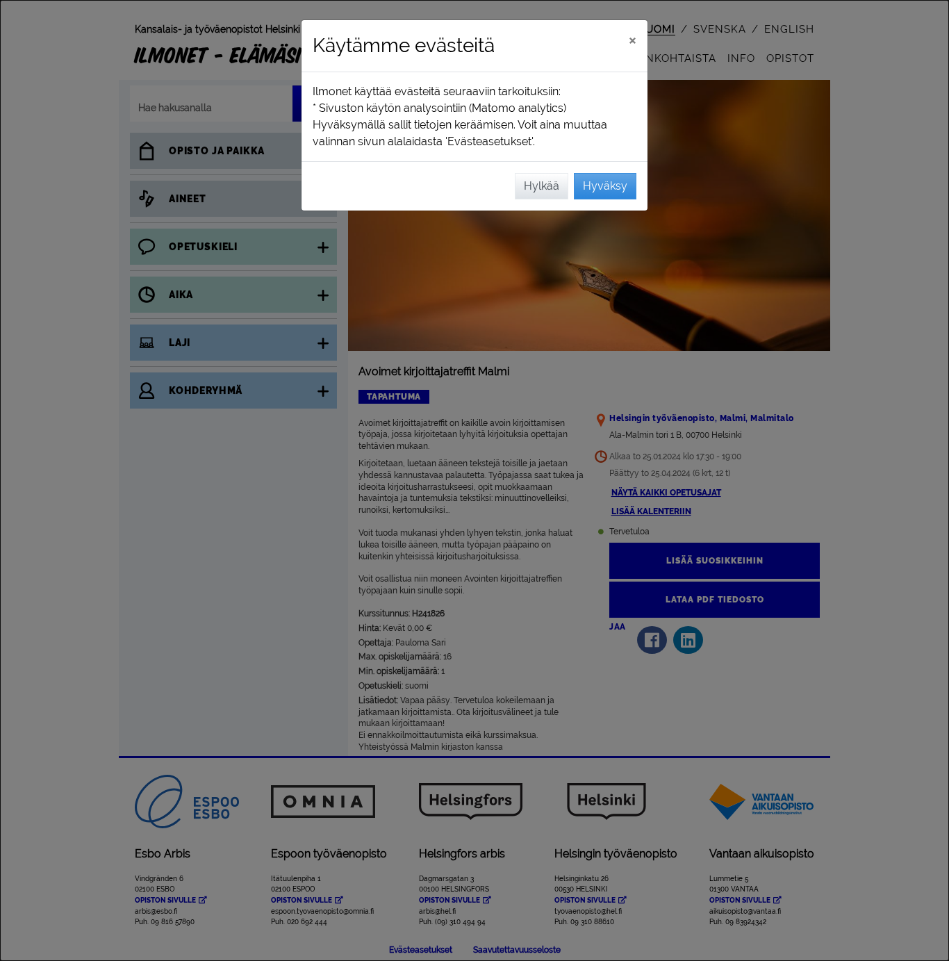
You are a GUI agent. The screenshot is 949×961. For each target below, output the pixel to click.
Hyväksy (605, 185)
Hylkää (541, 185)
